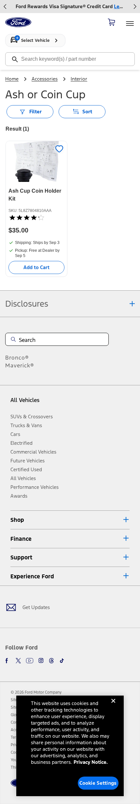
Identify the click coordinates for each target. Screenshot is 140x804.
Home (12, 79)
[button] (70, 520)
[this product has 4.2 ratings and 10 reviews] (36, 217)
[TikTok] (61, 660)
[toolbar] (70, 6)
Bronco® (17, 357)
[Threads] (51, 660)
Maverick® (19, 365)
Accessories (45, 79)
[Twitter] (18, 660)
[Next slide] (135, 6)
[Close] (113, 706)
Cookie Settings (98, 783)
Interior (79, 79)
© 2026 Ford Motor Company (36, 692)
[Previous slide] (5, 6)
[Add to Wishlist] (59, 148)
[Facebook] (7, 660)
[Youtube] (29, 660)
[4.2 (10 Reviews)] (26, 217)
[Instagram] (41, 660)
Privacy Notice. (91, 762)
